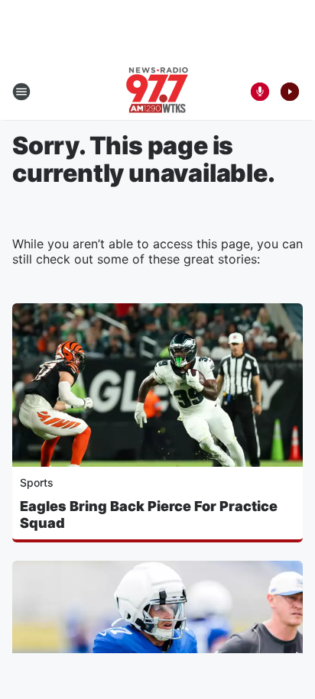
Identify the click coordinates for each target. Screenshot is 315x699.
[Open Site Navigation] (21, 92)
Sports (37, 482)
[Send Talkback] (260, 92)
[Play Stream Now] (290, 92)
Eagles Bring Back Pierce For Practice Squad (149, 514)
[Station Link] (157, 91)
